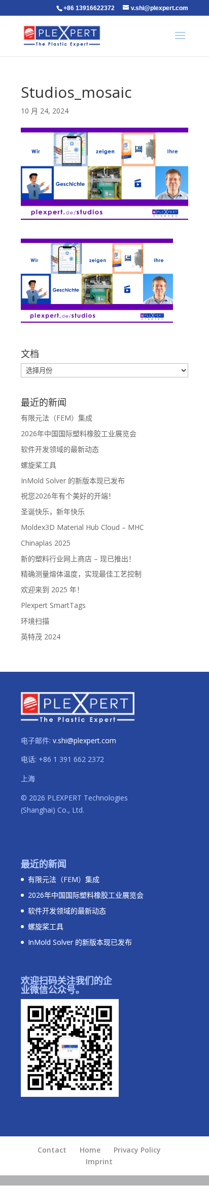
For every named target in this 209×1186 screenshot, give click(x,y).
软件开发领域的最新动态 (60, 449)
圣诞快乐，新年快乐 (53, 511)
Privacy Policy (137, 1150)
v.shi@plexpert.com (84, 740)
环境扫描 (35, 621)
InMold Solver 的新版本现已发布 (73, 480)
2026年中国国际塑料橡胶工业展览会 (78, 433)
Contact (52, 1150)
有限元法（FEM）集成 (56, 418)
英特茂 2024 (40, 636)
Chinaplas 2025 (46, 543)
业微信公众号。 (53, 989)
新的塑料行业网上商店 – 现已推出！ (78, 558)
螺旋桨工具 (38, 465)
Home (90, 1150)
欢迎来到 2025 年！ (52, 589)
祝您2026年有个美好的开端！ (68, 496)
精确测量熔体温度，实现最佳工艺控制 (81, 574)
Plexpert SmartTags (53, 605)
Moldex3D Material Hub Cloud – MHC (82, 527)
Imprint (99, 1161)
